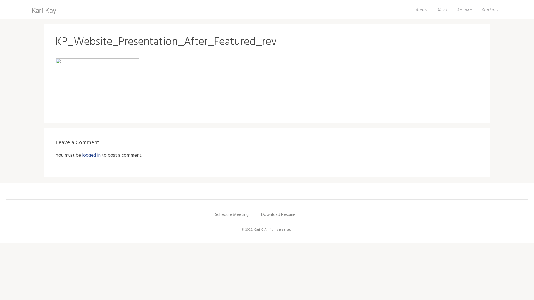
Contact (490, 9)
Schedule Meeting (232, 214)
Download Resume (278, 214)
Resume (464, 9)
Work (442, 9)
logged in (91, 155)
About (422, 9)
